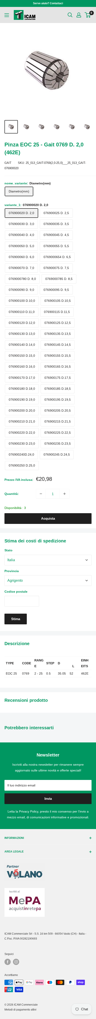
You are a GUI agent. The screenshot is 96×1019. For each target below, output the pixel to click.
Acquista (48, 518)
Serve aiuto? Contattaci (48, 3)
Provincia (11, 571)
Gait (7, 163)
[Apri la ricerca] (70, 15)
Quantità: (11, 494)
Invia (48, 798)
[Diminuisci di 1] (41, 493)
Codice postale (15, 591)
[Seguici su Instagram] (16, 962)
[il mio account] (79, 15)
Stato (8, 550)
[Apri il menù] (6, 15)
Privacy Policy (28, 811)
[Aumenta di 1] (64, 493)
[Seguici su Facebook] (7, 962)
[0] (88, 15)
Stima (15, 619)
